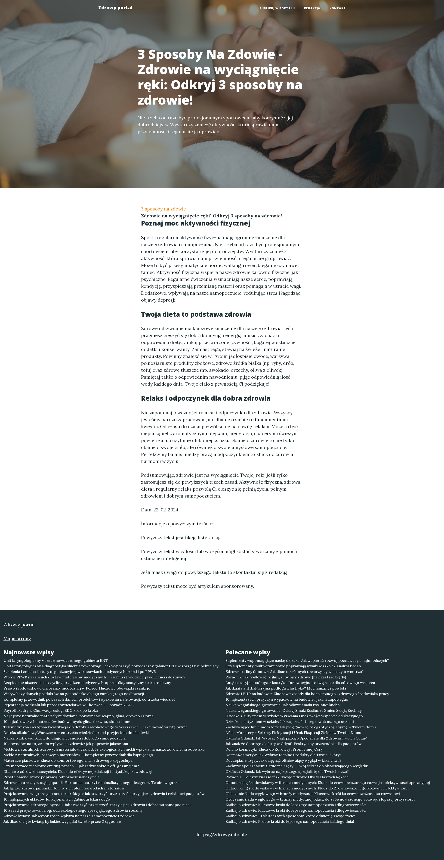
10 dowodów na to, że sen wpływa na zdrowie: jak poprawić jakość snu (65, 743)
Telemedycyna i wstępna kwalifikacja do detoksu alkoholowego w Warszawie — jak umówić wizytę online (95, 727)
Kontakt (338, 8)
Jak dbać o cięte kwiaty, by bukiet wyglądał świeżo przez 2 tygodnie (62, 821)
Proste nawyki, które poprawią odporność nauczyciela (51, 777)
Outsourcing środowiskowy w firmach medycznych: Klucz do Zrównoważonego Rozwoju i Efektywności (317, 788)
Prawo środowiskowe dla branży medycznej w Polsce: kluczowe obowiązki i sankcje (76, 688)
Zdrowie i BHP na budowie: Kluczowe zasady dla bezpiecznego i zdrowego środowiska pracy (307, 693)
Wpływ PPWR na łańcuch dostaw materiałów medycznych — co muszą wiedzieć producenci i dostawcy (94, 677)
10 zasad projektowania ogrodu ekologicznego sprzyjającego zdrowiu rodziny (72, 810)
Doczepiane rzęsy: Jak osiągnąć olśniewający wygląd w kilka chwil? (283, 760)
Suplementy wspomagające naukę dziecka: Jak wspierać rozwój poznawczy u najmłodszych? (307, 660)
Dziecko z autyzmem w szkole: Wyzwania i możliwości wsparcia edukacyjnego (294, 716)
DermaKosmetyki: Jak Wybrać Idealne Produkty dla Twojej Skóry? (283, 754)
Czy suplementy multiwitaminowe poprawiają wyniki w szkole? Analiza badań (293, 666)
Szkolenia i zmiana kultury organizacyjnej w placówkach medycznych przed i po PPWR (79, 671)
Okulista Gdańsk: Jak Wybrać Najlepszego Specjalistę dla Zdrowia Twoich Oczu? (296, 738)
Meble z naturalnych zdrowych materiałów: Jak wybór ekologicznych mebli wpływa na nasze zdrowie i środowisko (104, 749)
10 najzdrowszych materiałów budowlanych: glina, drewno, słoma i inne (66, 721)
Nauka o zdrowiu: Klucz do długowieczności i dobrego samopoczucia (64, 738)
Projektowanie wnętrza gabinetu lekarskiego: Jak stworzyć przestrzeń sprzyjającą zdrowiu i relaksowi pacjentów (104, 793)
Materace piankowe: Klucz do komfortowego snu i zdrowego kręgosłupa (68, 760)
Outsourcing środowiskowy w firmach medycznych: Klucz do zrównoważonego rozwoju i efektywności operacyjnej (327, 782)
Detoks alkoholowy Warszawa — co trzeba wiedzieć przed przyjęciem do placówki (76, 732)
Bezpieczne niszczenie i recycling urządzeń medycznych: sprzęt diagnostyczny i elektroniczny (87, 682)
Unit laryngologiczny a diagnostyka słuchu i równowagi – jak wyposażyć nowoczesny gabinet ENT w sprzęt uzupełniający (110, 666)
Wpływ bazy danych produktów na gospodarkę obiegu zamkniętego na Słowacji (73, 693)
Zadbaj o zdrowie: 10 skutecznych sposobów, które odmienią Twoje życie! (290, 816)
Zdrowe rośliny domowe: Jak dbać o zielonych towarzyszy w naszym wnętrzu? (294, 671)
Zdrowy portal (115, 7)
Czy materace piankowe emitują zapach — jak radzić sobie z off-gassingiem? (71, 766)
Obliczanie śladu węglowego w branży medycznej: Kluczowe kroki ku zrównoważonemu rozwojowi (312, 793)
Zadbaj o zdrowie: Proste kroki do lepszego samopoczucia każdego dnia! (289, 821)
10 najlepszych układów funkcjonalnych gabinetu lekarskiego (56, 799)
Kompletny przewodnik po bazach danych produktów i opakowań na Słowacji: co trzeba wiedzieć (89, 699)
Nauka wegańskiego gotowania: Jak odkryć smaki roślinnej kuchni (283, 704)
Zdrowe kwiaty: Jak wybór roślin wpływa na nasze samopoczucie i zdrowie (69, 816)
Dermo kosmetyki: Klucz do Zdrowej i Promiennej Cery (274, 749)
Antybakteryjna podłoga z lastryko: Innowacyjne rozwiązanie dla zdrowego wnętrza (300, 682)
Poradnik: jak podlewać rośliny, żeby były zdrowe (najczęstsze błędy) (285, 677)
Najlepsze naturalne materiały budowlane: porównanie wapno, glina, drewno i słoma (78, 716)
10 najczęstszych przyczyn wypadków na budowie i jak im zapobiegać (286, 699)
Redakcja (312, 8)
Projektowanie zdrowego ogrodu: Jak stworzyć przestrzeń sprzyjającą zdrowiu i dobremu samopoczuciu (97, 804)
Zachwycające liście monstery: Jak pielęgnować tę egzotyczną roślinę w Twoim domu (300, 727)
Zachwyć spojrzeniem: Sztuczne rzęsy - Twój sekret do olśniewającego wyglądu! (296, 766)
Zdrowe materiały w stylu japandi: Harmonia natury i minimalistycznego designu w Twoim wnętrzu (91, 782)
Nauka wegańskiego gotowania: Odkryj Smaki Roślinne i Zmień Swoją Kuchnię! (294, 710)
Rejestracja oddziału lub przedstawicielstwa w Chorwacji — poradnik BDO (68, 704)
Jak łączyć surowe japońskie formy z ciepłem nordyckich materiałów (64, 788)
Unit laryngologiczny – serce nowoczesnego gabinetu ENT (55, 660)
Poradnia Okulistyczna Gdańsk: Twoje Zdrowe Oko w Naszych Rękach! (287, 777)
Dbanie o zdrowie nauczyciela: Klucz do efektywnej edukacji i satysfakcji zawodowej (77, 771)
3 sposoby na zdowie (163, 209)
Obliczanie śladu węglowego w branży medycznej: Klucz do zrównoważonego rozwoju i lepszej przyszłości (320, 799)
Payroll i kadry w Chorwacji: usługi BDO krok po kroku (50, 710)
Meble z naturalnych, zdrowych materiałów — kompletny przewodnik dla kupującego (78, 754)
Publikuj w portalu (277, 8)
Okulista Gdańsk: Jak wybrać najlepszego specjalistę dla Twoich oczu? (287, 771)
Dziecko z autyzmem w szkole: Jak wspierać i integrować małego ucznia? (290, 721)
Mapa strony (17, 638)
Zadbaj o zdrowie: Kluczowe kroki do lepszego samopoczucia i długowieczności (295, 804)
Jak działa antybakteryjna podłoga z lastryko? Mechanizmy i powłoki (285, 688)
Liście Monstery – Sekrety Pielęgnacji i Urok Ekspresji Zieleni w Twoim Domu (293, 732)
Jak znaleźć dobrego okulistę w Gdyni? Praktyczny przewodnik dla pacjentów (293, 743)
